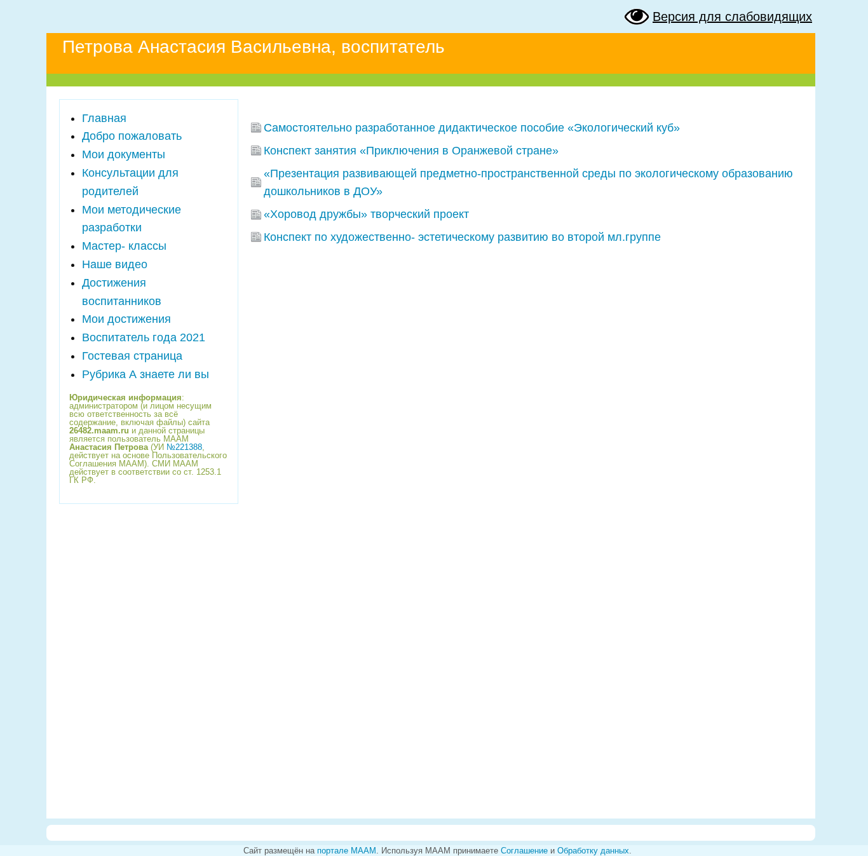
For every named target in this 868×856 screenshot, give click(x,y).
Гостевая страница (132, 356)
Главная (104, 118)
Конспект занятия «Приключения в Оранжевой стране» (411, 150)
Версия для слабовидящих (732, 17)
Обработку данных (593, 850)
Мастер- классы (124, 246)
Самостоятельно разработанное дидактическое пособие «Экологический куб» (472, 127)
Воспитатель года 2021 (143, 337)
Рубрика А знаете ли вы (145, 374)
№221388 (184, 447)
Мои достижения (126, 319)
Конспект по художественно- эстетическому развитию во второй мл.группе (462, 237)
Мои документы (123, 154)
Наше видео (114, 264)
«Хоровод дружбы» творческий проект (366, 214)
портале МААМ (346, 850)
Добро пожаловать (132, 136)
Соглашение (524, 850)
